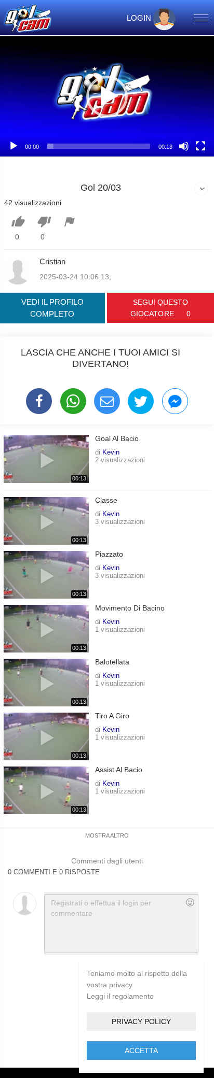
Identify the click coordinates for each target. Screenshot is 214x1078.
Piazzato (109, 554)
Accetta (141, 1050)
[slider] (98, 146)
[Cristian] (18, 271)
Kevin (110, 452)
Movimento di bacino (130, 608)
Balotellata (112, 662)
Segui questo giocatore (160, 307)
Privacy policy (141, 1021)
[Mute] (184, 146)
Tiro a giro (112, 716)
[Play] (13, 146)
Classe (106, 500)
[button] (107, 96)
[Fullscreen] (200, 146)
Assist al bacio (118, 769)
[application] (107, 96)
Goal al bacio (117, 438)
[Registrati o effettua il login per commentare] (121, 924)
